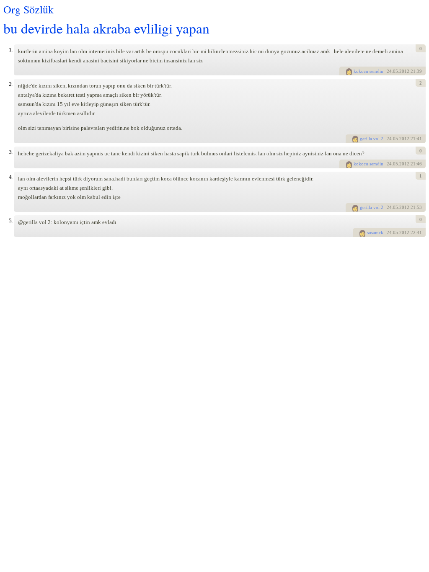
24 (389, 71)
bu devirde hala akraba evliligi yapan (106, 27)
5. (10, 220)
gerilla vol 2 (371, 138)
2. (10, 84)
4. (10, 177)
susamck (375, 232)
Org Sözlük (28, 9)
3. (10, 152)
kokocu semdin (368, 71)
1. (10, 49)
